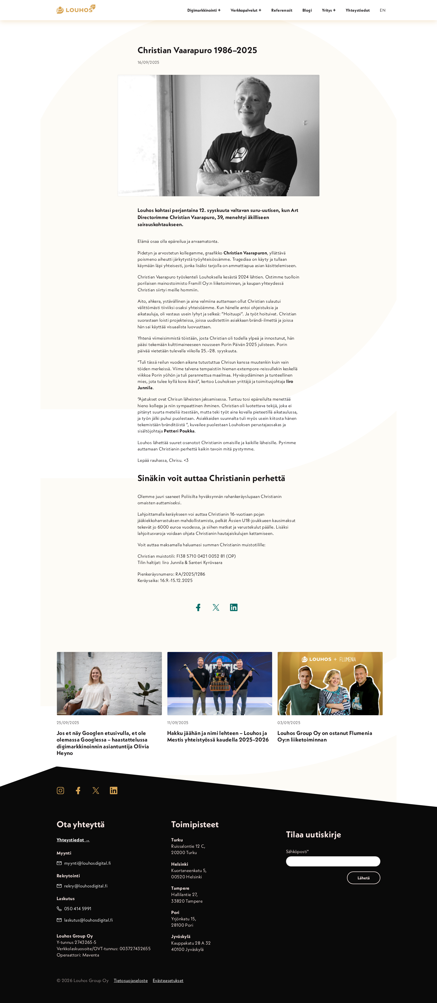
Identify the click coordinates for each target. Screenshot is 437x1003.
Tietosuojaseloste (131, 980)
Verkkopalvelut (244, 10)
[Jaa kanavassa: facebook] (198, 607)
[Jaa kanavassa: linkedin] (233, 607)
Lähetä (364, 877)
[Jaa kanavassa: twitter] (216, 607)
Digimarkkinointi (202, 10)
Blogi (307, 10)
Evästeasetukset (168, 980)
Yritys (327, 10)
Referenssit (281, 10)
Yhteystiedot (358, 10)
